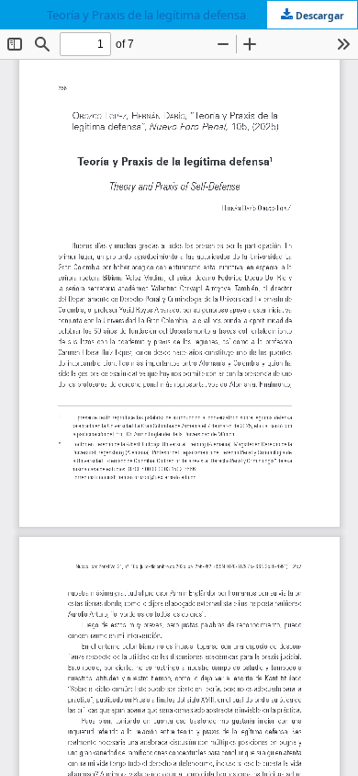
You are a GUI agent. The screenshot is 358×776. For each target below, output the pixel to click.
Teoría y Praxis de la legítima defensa (146, 14)
